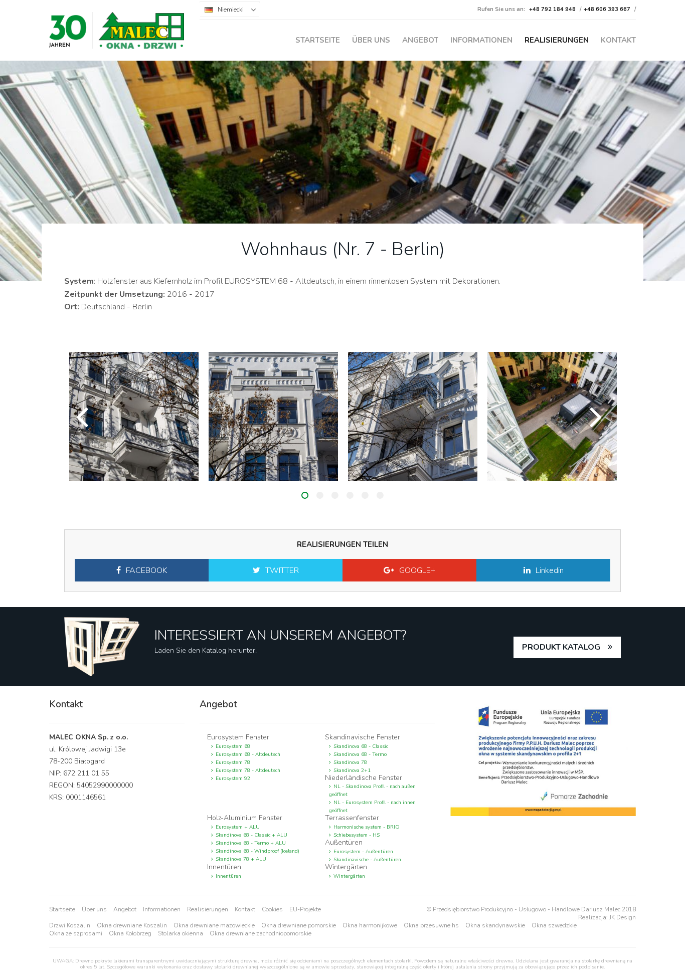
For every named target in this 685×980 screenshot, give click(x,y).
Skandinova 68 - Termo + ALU (251, 843)
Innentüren (228, 876)
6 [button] (380, 495)
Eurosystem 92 (233, 778)
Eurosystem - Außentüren (363, 851)
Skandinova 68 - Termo (360, 754)
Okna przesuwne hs (431, 925)
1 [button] (305, 495)
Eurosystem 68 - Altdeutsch (248, 754)
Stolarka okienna (180, 933)
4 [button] (350, 495)
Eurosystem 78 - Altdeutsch (248, 770)
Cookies (272, 909)
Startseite (317, 40)
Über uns (371, 40)
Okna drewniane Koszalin (132, 925)
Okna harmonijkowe (369, 925)
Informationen (481, 40)
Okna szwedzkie (554, 925)
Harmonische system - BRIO (366, 827)
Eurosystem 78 (233, 762)
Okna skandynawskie (495, 925)
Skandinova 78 (350, 762)
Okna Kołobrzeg (130, 933)
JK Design (622, 917)
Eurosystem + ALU (238, 827)
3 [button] (335, 495)
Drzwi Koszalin (69, 925)
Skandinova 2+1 (352, 770)
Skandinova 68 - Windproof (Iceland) (257, 851)
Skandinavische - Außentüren (367, 859)
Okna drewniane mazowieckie (214, 925)
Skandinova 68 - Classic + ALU (251, 835)
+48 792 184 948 (552, 9)
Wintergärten (349, 876)
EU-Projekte (305, 909)
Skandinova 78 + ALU (241, 859)
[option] (134, 416)
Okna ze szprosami (75, 933)
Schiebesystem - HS (356, 835)
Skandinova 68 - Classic (360, 746)
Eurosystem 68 (233, 746)
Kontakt (618, 40)
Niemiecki (231, 10)
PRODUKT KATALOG (561, 647)
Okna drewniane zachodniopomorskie (260, 933)
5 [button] (365, 495)
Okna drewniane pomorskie (298, 925)
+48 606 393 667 (607, 9)
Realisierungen (557, 40)
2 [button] (320, 495)
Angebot (420, 40)
